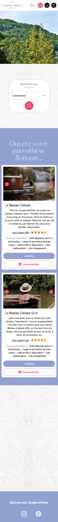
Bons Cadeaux (53, 5)
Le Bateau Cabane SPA (21, 313)
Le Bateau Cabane (18, 205)
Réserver (40, 5)
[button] (47, 5)
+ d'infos (29, 256)
